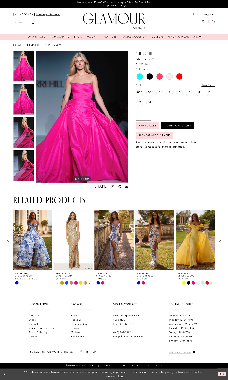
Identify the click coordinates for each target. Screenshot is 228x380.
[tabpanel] (23, 67)
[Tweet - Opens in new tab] (112, 187)
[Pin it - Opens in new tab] (119, 186)
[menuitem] (23, 14)
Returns (136, 366)
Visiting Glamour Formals (43, 328)
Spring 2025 (54, 45)
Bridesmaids (78, 337)
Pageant (76, 320)
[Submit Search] (33, 23)
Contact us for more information (164, 147)
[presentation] (32, 240)
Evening (75, 328)
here (121, 376)
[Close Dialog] (5, 374)
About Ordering (38, 332)
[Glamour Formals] (114, 21)
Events (32, 320)
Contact (33, 324)
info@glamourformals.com (128, 337)
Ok (222, 374)
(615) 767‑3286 (122, 332)
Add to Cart (147, 126)
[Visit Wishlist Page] (203, 21)
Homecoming (79, 324)
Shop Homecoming (114, 5)
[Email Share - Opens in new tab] (126, 186)
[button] (203, 14)
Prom (74, 316)
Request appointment (155, 135)
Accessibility (154, 366)
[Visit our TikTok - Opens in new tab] (94, 352)
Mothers (75, 332)
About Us (34, 316)
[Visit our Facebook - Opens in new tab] (81, 352)
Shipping (121, 366)
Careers (33, 337)
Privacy (105, 366)
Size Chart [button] (208, 85)
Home (17, 45)
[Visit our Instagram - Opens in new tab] (87, 352)
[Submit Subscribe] (195, 351)
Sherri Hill (33, 45)
